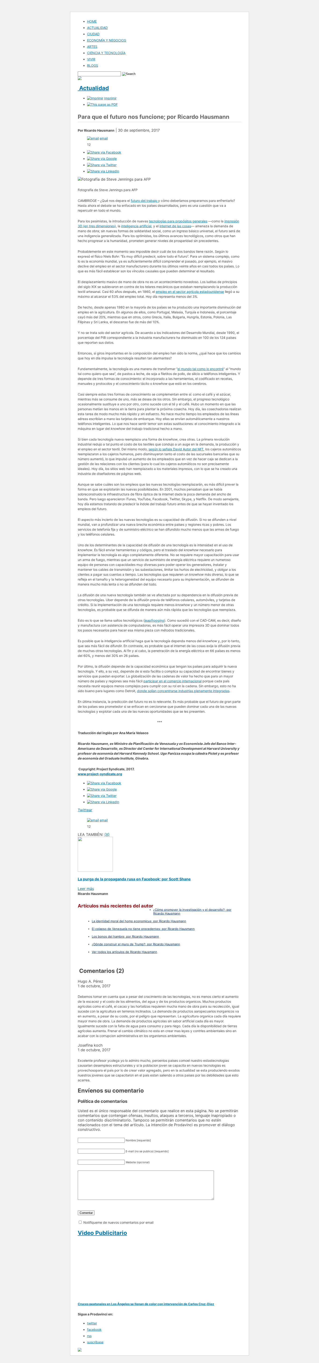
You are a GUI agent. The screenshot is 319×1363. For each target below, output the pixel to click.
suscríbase (95, 1342)
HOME (92, 21)
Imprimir (110, 98)
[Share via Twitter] (102, 165)
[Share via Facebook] (104, 152)
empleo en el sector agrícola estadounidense (190, 292)
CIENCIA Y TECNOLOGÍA (106, 53)
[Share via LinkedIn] (103, 171)
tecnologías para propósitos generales (178, 221)
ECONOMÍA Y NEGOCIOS (106, 40)
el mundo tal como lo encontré (200, 369)
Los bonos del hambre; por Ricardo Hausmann (125, 936)
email (104, 138)
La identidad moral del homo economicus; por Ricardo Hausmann (139, 921)
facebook (94, 1329)
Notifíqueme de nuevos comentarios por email (118, 1222)
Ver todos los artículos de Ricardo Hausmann (124, 952)
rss (89, 1336)
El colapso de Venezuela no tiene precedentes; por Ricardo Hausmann (143, 929)
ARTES (92, 47)
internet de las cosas (175, 226)
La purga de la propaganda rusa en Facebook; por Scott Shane (134, 879)
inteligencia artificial (136, 226)
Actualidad (93, 88)
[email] (93, 138)
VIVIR (91, 59)
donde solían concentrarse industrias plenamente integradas (183, 691)
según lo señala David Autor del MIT (176, 449)
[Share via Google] (102, 159)
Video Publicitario (102, 1233)
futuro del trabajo (144, 201)
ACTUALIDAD (97, 28)
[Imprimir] (95, 98)
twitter (92, 1323)
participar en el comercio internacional (172, 681)
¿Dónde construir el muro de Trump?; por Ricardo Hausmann (136, 944)
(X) (107, 834)
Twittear (85, 810)
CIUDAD (93, 34)
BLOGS (92, 65)
